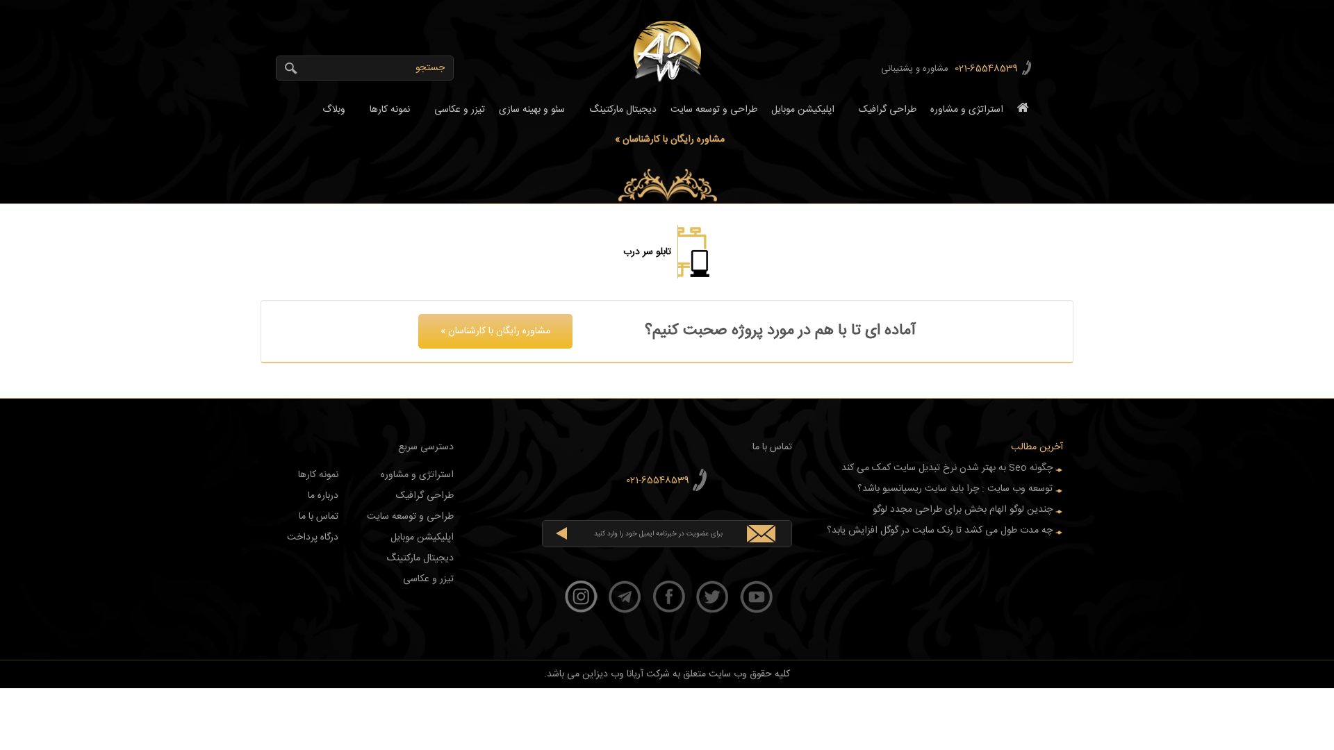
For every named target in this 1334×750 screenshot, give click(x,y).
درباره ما (323, 496)
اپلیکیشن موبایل (802, 109)
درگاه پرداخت (312, 537)
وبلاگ (329, 111)
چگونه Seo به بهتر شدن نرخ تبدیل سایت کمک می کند (947, 468)
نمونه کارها (386, 111)
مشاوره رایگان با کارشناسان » (495, 331)
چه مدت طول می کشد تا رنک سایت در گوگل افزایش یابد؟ (940, 530)
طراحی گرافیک (884, 111)
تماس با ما (318, 517)
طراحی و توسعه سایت (713, 109)
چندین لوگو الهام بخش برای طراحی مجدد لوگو (963, 509)
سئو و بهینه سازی (532, 109)
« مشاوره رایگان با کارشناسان (670, 139)
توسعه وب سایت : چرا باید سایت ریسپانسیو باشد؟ (955, 489)
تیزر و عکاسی (456, 111)
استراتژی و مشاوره (966, 109)
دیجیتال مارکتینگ (620, 111)
